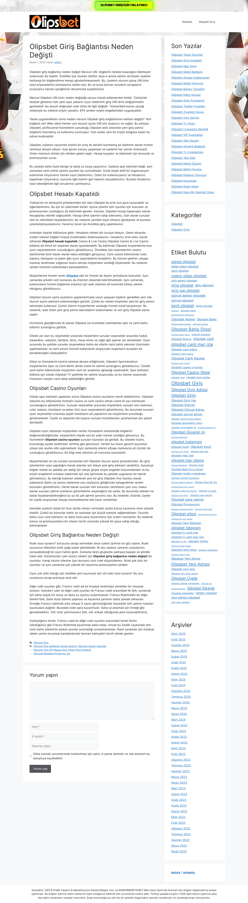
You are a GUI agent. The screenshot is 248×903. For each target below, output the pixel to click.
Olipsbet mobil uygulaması (188, 473)
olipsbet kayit (180, 447)
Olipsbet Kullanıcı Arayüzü (188, 175)
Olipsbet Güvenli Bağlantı (188, 146)
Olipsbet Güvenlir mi (188, 432)
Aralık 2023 (179, 737)
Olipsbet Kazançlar (184, 180)
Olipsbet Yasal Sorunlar (187, 54)
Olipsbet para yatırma (201, 495)
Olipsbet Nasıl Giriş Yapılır (182, 487)
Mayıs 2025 (179, 651)
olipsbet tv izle (179, 541)
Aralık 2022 (179, 805)
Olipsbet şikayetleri (182, 593)
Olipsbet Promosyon (185, 504)
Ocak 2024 (178, 731)
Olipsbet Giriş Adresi (189, 389)
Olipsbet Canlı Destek (188, 358)
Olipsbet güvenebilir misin (186, 423)
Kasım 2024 (179, 674)
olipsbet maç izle (182, 455)
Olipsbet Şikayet (201, 588)
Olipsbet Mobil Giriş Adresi (187, 469)
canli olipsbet (180, 270)
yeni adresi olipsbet (185, 598)
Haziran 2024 (180, 702)
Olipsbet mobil (196, 465)
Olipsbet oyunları (207, 490)
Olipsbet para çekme (187, 500)
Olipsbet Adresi (183, 319)
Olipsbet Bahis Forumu (186, 169)
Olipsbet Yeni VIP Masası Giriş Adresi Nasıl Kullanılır (62, 649)
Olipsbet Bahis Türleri (180, 335)
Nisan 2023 (179, 782)
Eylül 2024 (178, 685)
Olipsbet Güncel (183, 405)
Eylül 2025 (178, 639)
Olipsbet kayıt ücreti (180, 452)
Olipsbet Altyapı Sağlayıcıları (190, 77)
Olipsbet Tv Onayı (183, 123)
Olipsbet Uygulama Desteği (189, 129)
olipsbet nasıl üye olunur (184, 490)
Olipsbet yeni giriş (183, 569)
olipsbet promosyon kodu (182, 509)
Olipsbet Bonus (181, 339)
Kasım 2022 (179, 811)
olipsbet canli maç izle (192, 344)
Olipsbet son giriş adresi (181, 519)
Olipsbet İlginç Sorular (186, 95)
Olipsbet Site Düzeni (185, 140)
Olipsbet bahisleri (200, 324)
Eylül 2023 (178, 754)
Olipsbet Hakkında (179, 437)
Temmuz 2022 (181, 834)
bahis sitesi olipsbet (185, 266)
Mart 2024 (178, 719)
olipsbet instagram (186, 442)
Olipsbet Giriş (207, 21)
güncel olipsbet (182, 300)
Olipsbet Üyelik (184, 578)
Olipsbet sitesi (183, 514)
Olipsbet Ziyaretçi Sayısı (187, 112)
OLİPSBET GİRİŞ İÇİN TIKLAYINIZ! (124, 5)
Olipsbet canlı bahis (184, 349)
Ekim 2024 (178, 679)
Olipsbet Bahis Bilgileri (181, 324)
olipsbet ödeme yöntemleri (185, 583)
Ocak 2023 (178, 800)
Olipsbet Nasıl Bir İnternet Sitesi (192, 192)
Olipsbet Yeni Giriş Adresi (184, 573)
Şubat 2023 (179, 794)
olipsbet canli (203, 339)
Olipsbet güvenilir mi (207, 428)
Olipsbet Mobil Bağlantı (187, 72)
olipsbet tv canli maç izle (187, 537)
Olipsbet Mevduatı (179, 465)
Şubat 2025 (179, 656)
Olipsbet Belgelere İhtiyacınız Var (51, 653)
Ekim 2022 (178, 817)
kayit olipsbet (182, 305)
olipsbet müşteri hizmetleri (185, 478)
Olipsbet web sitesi (184, 550)
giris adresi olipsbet (184, 280)
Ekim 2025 (178, 633)
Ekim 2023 (178, 748)
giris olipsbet (204, 285)
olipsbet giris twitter (198, 377)
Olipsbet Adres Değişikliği (182, 315)
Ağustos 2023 (180, 759)
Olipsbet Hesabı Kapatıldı (92, 646)
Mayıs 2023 (179, 777)
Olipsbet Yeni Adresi (190, 564)
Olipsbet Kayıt (201, 447)
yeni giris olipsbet (180, 602)
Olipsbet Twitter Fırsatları (188, 106)
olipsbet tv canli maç (184, 532)
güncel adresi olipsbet (188, 296)
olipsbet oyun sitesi (179, 495)
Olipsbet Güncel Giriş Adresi (186, 419)
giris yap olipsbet (185, 290)
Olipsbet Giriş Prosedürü (187, 100)
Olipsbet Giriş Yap (183, 400)
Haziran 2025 (180, 645)
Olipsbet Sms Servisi (185, 117)
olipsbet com (178, 377)
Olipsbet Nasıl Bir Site (206, 482)
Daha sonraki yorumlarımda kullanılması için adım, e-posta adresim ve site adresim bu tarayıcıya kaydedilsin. (91, 756)
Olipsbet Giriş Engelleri (186, 60)
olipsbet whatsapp (208, 550)
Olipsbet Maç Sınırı (184, 66)
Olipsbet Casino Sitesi (190, 372)
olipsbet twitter (198, 541)
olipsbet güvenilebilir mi (183, 427)
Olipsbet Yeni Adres (185, 559)
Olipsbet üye (206, 584)
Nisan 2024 (179, 714)
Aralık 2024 (179, 668)
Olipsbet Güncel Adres (187, 410)
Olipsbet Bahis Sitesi (191, 329)
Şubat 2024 (179, 725)
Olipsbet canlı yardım (180, 363)
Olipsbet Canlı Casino (182, 354)
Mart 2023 (178, 788)
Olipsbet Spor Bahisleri (186, 523)
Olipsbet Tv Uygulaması (187, 152)
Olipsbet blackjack (200, 334)
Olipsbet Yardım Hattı (180, 555)
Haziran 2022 (180, 840)
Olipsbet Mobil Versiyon (187, 83)
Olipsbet (187, 21)
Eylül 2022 (178, 822)
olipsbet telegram (186, 528)
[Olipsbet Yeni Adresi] (55, 21)
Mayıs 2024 (179, 708)
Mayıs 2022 (179, 845)
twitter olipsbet (206, 593)
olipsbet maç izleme (187, 460)
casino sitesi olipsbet (188, 275)
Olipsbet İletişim (178, 589)
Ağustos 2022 (180, 828)
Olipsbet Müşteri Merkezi (182, 482)
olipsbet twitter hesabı (181, 546)
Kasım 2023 (179, 742)
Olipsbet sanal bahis (203, 509)
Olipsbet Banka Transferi (188, 89)
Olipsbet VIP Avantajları (187, 135)
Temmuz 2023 (181, 765)
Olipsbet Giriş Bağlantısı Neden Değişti (55, 646)
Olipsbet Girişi (183, 395)
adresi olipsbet (183, 261)
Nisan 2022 (179, 851)
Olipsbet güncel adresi (186, 414)
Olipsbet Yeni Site (183, 158)
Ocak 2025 (178, 662)
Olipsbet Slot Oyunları (207, 514)
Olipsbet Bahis (207, 319)
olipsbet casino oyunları (187, 367)
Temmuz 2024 (181, 696)
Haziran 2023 (180, 771)
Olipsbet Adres (188, 310)
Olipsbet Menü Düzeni (186, 163)
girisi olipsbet (182, 285)
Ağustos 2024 (180, 691)
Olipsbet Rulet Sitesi (185, 186)
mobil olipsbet (204, 306)
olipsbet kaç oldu (199, 451)
